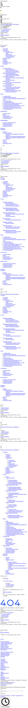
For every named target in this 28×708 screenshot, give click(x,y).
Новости (5, 59)
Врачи (7, 53)
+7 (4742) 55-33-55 (6, 29)
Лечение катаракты (7, 68)
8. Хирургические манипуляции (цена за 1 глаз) (13, 105)
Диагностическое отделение (9, 122)
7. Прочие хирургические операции (11, 104)
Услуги (2, 66)
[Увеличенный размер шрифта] (2, 5)
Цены (2, 93)
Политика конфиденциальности (8, 682)
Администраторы (10, 56)
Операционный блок (7, 124)
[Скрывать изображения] (1, 17)
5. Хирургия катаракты (8, 102)
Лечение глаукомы (7, 83)
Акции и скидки (6, 58)
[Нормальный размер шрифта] (1, 3)
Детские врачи (9, 54)
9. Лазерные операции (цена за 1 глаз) (11, 106)
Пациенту (3, 129)
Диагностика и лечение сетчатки (13, 87)
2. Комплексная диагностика (9, 97)
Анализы (5, 142)
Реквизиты (5, 61)
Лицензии (5, 49)
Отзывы (5, 60)
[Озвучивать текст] (1, 20)
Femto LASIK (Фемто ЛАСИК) (12, 75)
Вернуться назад (4, 612)
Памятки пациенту (7, 132)
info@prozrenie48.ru (5, 35)
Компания (3, 656)
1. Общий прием (6, 96)
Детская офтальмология (8, 76)
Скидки (5, 139)
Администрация (9, 52)
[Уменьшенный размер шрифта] (1, 2)
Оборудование (4, 120)
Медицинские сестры (10, 55)
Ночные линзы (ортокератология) (13, 82)
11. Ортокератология (7, 109)
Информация (3, 669)
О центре (3, 46)
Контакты (3, 128)
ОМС (4, 141)
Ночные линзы (6, 81)
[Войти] (1, 149)
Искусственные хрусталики (12, 70)
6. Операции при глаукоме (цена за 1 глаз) (12, 103)
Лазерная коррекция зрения (9, 73)
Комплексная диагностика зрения (13, 90)
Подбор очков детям (10, 80)
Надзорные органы (7, 62)
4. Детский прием (7, 100)
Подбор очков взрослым (11, 91)
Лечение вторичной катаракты (12, 71)
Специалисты (6, 51)
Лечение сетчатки (7, 85)
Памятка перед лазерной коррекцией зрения (15, 136)
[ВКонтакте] (3, 145)
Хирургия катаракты (10, 69)
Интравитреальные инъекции (12, 88)
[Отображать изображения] (1, 16)
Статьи (4, 131)
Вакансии (5, 63)
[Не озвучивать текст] (1, 21)
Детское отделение (7, 126)
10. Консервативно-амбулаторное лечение (12, 107)
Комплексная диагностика (9, 89)
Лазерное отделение (7, 123)
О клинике (5, 48)
